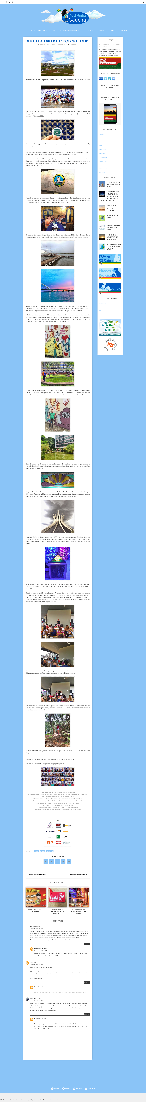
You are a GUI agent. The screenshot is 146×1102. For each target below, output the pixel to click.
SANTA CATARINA (103, 165)
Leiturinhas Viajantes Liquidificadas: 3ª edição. (113, 227)
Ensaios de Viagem (55, 112)
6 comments (73, 44)
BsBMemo (29, 494)
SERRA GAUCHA (103, 168)
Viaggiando (30, 114)
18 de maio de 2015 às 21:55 (40, 1021)
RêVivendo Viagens (57, 805)
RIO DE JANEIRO (103, 161)
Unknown (33, 962)
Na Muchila (79, 801)
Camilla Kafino (35, 926)
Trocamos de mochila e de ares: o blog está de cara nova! (114, 247)
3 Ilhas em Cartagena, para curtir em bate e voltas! (113, 184)
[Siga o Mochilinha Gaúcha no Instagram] (109, 80)
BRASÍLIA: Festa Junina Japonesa (35, 910)
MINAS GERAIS (102, 149)
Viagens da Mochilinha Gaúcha (44, 809)
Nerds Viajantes (52, 803)
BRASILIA (42, 851)
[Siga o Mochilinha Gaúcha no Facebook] (101, 80)
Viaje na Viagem (64, 599)
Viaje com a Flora (35, 998)
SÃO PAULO (102, 172)
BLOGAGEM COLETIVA (104, 307)
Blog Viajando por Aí (60, 794)
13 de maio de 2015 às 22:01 (36, 964)
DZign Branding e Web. (37, 1100)
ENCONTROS (50, 851)
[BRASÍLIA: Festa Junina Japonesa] (35, 897)
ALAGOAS (101, 134)
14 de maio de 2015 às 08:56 (36, 1000)
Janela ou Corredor (39, 801)
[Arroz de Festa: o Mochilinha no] (57, 897)
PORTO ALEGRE (103, 157)
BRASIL (36, 851)
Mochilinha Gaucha (44, 44)
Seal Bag (74, 154)
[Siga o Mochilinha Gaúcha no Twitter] (105, 80)
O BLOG (101, 310)
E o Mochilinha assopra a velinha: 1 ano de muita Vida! (113, 237)
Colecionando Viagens (52, 796)
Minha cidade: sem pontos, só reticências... (112, 208)
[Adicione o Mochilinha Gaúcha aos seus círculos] (113, 80)
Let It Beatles (79, 586)
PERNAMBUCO (102, 153)
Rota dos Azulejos (41, 710)
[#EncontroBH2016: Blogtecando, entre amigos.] (78, 897)
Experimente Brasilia (80, 237)
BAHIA (100, 138)
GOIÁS (100, 145)
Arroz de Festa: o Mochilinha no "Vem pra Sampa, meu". (56, 911)
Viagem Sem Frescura (72, 807)
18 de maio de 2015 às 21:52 (40, 989)
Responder (86, 944)
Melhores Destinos (41, 599)
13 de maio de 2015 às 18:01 (36, 928)
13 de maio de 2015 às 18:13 (40, 950)
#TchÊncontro (102, 303)
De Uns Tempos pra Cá (67, 796)
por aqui (35, 321)
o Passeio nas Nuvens (64, 595)
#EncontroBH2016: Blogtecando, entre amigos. (78, 911)
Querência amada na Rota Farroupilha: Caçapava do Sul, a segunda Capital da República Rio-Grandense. (109, 196)
